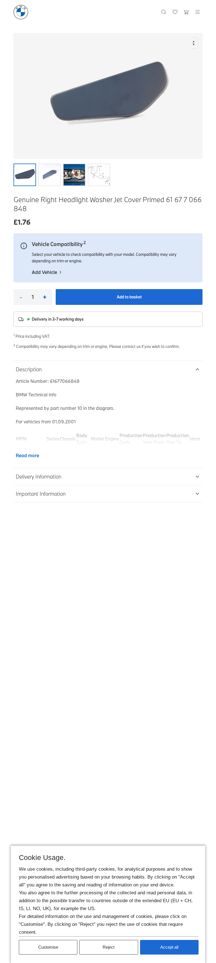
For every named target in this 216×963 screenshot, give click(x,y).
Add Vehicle (44, 272)
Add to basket (129, 297)
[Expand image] (108, 96)
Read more (27, 455)
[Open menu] (197, 12)
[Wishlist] (175, 12)
